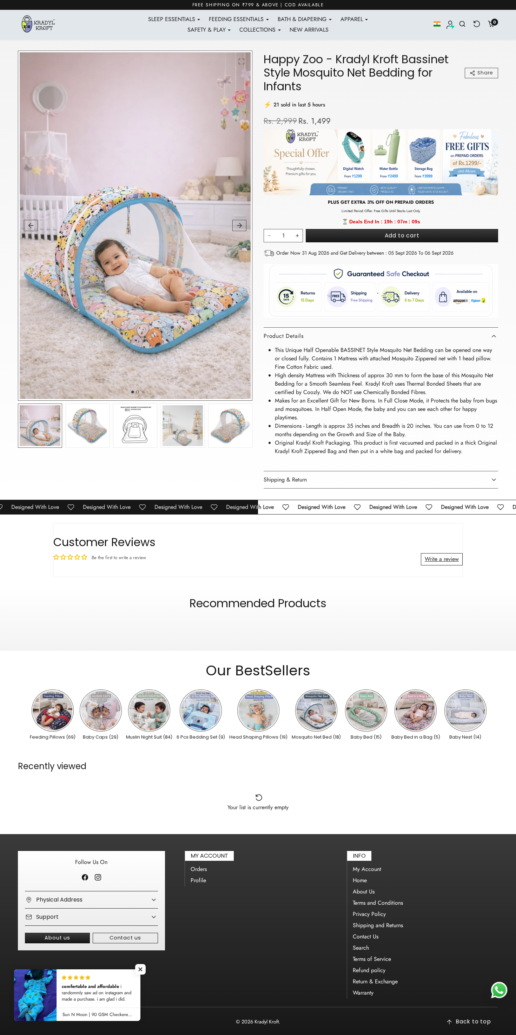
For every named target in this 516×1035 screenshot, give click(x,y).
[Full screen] (241, 61)
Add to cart (402, 235)
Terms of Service (372, 959)
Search (361, 948)
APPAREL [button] (352, 19)
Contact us (125, 937)
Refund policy (369, 970)
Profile (198, 880)
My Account (367, 869)
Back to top (473, 1021)
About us (57, 937)
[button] (437, 24)
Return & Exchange (375, 981)
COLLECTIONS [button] (258, 30)
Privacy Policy (369, 914)
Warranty (363, 993)
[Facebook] (84, 877)
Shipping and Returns (378, 925)
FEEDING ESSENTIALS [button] (237, 19)
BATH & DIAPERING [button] (303, 19)
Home (360, 880)
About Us (364, 891)
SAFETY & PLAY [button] (207, 30)
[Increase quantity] (297, 235)
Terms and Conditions (378, 903)
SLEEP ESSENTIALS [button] (172, 19)
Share (485, 72)
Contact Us (365, 936)
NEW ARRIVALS (309, 30)
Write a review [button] (442, 559)
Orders (199, 869)
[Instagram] (97, 877)
